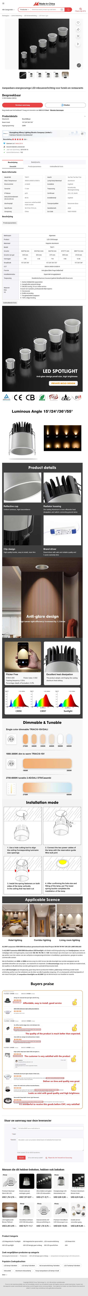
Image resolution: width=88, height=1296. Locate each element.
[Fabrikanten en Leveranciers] (44, 4)
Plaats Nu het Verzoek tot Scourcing (59, 1158)
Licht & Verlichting (16, 15)
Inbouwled (7, 1271)
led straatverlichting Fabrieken (49, 1266)
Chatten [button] (67, 105)
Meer (4, 1275)
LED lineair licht (70, 1241)
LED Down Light (43, 15)
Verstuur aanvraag (22, 105)
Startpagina (5, 15)
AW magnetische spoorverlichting (33, 1241)
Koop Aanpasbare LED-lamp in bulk (47, 1271)
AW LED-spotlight (8, 1245)
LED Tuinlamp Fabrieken (72, 1266)
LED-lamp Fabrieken (10, 1266)
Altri (66, 1245)
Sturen (21, 1158)
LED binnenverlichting (30, 15)
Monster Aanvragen (57, 110)
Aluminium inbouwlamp (23, 1271)
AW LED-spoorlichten (51, 1245)
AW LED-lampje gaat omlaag (32, 1245)
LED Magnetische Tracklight (11, 1241)
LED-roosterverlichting (51, 1241)
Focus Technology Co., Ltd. (41, 1282)
